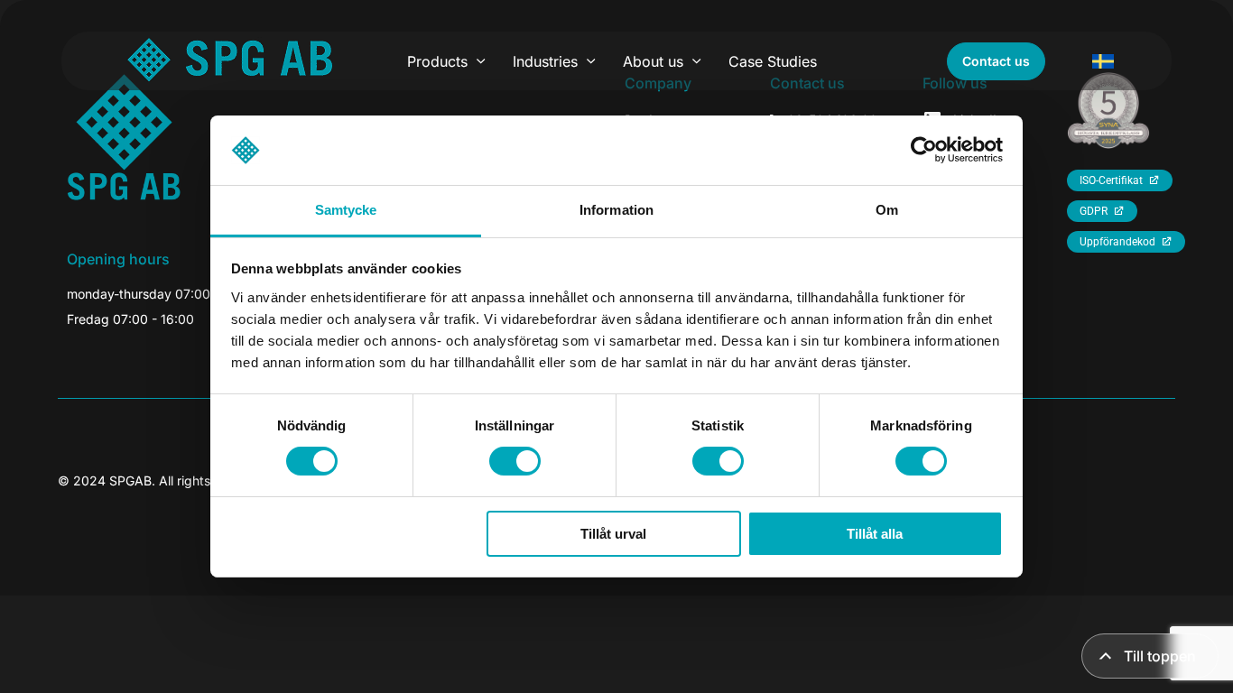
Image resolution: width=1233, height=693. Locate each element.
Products (437, 61)
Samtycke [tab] (346, 209)
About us (653, 61)
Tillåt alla (875, 533)
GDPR (1094, 211)
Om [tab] (887, 209)
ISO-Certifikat (1111, 180)
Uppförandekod (1117, 242)
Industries (545, 61)
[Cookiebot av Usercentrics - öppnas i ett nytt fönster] (924, 149)
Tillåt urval (613, 533)
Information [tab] (616, 209)
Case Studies (772, 61)
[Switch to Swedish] (1103, 61)
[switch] (515, 461)
